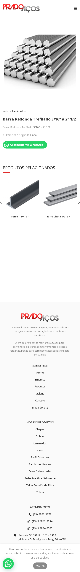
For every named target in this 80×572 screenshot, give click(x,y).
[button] (8, 563)
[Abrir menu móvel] (75, 8)
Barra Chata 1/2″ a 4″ (59, 216)
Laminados (18, 111)
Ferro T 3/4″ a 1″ (21, 216)
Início (6, 111)
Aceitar (40, 565)
